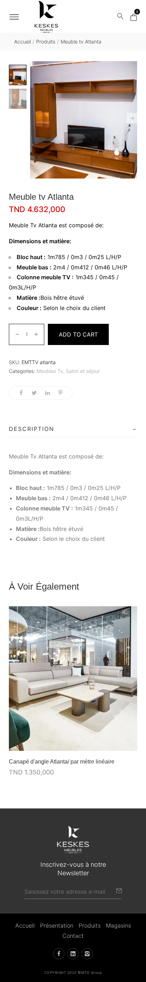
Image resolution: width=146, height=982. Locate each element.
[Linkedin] (73, 953)
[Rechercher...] (120, 16)
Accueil (22, 42)
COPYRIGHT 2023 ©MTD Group (73, 972)
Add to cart (78, 334)
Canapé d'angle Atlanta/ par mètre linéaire (61, 762)
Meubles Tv (49, 371)
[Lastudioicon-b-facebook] (58, 953)
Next (132, 118)
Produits (45, 42)
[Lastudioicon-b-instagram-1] (87, 953)
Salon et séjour (83, 371)
